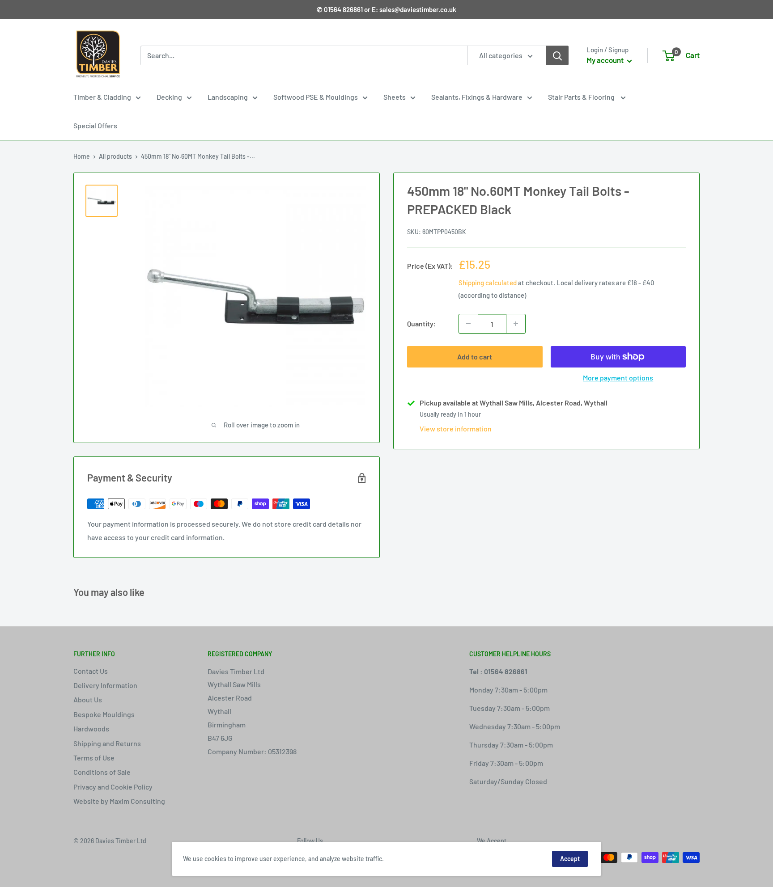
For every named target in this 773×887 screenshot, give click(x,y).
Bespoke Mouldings (104, 714)
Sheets (394, 97)
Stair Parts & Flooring (582, 97)
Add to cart (474, 356)
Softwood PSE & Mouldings (315, 97)
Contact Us (90, 671)
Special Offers (95, 125)
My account (605, 59)
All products (115, 156)
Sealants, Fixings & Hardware (476, 97)
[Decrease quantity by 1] (468, 323)
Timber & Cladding (102, 97)
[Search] (557, 55)
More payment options (618, 377)
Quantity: (421, 323)
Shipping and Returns (107, 743)
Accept (570, 858)
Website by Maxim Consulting (119, 801)
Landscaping (228, 97)
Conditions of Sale (102, 772)
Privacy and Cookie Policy (113, 786)
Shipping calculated (488, 283)
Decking (169, 97)
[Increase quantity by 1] (515, 323)
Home (81, 156)
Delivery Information (105, 685)
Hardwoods (91, 728)
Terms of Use (94, 757)
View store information (456, 428)
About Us (87, 699)
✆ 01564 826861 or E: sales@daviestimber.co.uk (386, 9)
